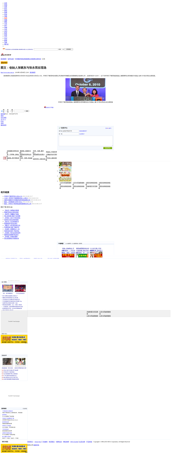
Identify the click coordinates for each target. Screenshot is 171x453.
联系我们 (52, 441)
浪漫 (11, 227)
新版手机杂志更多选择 (11, 212)
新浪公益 (9, 207)
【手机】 (7, 218)
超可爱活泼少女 (15, 225)
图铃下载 (3, 207)
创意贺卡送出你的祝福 (11, 219)
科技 (5, 14)
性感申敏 (7, 227)
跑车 (11, 231)
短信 (5, 38)
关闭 (2, 123)
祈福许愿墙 (13, 236)
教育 (5, 33)
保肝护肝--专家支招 (39, 159)
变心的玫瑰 (7, 216)
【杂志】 (7, 210)
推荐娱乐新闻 (14, 210)
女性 (5, 29)
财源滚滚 (7, 223)
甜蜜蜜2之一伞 (15, 229)
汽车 (5, 23)
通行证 (6, 44)
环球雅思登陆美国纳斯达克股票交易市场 (28, 59)
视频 (5, 20)
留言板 (3, 114)
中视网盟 (60, 243)
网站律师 (66, 441)
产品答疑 (89, 441)
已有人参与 (108, 128)
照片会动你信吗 (15, 233)
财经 (5, 10)
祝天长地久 (13, 223)
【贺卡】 (7, 221)
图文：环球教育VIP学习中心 (13, 202)
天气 (5, 36)
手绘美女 (16, 231)
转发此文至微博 (49, 107)
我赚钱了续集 (14, 214)
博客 (5, 16)
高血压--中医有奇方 (52, 152)
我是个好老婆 (16, 216)
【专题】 (7, 233)
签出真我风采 (8, 238)
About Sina (38, 441)
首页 (5, 3)
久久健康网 (68, 243)
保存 (2, 116)
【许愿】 (7, 236)
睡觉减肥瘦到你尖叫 (82, 248)
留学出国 (11, 59)
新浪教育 (3, 59)
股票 (5, 12)
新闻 (5, 5)
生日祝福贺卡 (14, 221)
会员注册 (82, 441)
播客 (5, 22)
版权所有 (36, 445)
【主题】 (7, 229)
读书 (5, 31)
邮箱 (5, 40)
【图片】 (7, 225)
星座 (5, 35)
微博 (5, 18)
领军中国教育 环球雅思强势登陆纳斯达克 (17, 200)
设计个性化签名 (15, 218)
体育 (5, 7)
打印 (2, 121)
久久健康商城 (75, 243)
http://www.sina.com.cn (7, 72)
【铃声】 (7, 214)
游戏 (5, 27)
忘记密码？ (82, 133)
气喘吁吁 (16, 227)
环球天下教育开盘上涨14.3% (13, 196)
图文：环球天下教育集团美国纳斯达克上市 (17, 204)
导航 (5, 42)
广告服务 (45, 441)
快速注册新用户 (83, 131)
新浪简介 (30, 441)
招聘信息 (59, 441)
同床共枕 (7, 231)
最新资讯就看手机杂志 (11, 234)
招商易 (80, 243)
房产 (5, 25)
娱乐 (5, 8)
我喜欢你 (16, 238)
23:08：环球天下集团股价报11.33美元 (16, 198)
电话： (7, 114)
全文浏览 (3, 117)
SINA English (74, 441)
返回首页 (3, 125)
